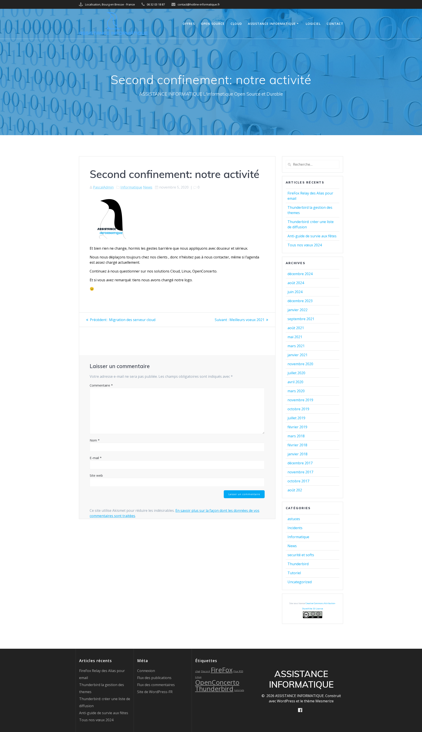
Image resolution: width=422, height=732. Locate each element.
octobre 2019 (298, 409)
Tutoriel (294, 572)
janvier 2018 (297, 454)
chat (197, 671)
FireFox (222, 669)
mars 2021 (296, 345)
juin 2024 (294, 291)
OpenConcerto (217, 682)
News (147, 187)
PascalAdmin (103, 187)
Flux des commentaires (156, 684)
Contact (335, 24)
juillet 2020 (296, 373)
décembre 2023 (300, 300)
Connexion (146, 670)
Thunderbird (298, 563)
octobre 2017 (298, 481)
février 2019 (297, 427)
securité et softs (300, 554)
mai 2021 (294, 336)
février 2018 (297, 445)
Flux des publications (154, 677)
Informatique (131, 187)
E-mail (96, 458)
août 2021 (295, 327)
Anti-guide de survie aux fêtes (312, 236)
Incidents (294, 527)
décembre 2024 (300, 273)
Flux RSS (238, 671)
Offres (189, 24)
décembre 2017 (300, 463)
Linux (198, 677)
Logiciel (313, 24)
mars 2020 (296, 391)
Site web (96, 475)
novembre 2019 (300, 400)
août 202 (294, 490)
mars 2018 (296, 436)
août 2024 (295, 282)
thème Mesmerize (319, 701)
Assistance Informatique (272, 24)
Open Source (213, 24)
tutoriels (239, 690)
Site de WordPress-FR (155, 691)
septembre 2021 (300, 318)
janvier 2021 (297, 354)
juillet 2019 (296, 418)
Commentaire (101, 385)
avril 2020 (295, 382)
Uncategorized (299, 581)
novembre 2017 (300, 472)
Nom (95, 440)
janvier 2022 (297, 309)
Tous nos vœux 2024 (304, 245)
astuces (293, 518)
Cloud (236, 24)
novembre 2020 (300, 363)
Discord (205, 671)
